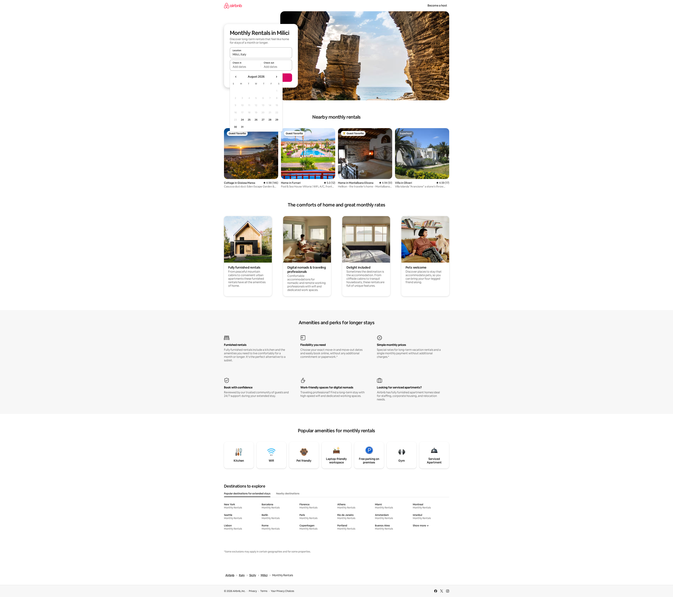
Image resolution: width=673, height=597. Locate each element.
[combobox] (261, 54)
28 (269, 119)
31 (242, 126)
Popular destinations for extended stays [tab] (247, 493)
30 (235, 126)
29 (276, 119)
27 (263, 119)
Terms (263, 591)
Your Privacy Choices (282, 591)
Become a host (437, 5)
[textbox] (245, 67)
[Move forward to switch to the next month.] (276, 77)
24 (242, 119)
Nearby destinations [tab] (287, 493)
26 (256, 119)
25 (249, 119)
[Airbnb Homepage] (233, 5)
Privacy (253, 591)
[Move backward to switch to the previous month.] (236, 77)
